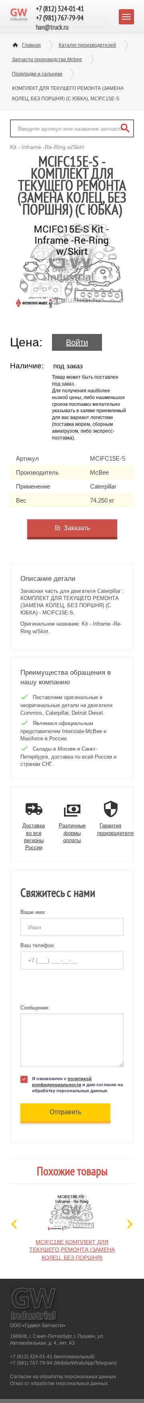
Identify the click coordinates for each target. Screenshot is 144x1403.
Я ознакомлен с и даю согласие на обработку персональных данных (77, 1084)
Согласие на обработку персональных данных (63, 1376)
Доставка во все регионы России (33, 837)
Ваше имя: (33, 912)
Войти (77, 342)
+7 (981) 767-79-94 (60, 17)
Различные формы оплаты (72, 833)
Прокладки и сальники (37, 74)
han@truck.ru (52, 27)
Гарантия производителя (115, 829)
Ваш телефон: (37, 945)
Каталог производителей (87, 45)
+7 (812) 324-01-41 (60, 8)
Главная (31, 45)
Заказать (77, 528)
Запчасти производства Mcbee (47, 59)
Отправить (65, 1112)
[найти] (125, 128)
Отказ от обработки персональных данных (59, 1383)
